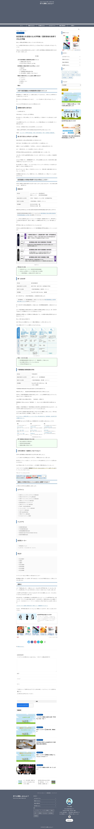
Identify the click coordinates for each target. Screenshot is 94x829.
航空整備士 (65, 77)
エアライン (22, 77)
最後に (19, 85)
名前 (18, 673)
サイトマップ (54, 792)
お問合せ (72, 25)
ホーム (21, 25)
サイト (18, 684)
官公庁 (21, 83)
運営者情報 (48, 792)
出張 (68, 74)
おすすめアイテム (52, 25)
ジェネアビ (22, 79)
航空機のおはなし (42, 25)
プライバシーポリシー (41, 792)
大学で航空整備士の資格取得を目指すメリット (28, 59)
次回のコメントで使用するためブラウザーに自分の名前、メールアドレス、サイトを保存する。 (37, 689)
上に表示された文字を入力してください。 (25, 693)
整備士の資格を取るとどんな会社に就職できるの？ (29, 75)
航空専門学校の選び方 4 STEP (69, 120)
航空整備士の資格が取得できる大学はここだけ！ (29, 66)
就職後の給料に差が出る (25, 61)
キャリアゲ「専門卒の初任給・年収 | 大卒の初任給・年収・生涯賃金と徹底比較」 (37, 132)
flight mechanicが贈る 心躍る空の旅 (19, 798)
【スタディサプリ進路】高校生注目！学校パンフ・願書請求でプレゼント (32, 605)
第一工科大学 (23, 69)
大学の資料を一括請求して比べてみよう (29, 73)
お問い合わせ (69, 820)
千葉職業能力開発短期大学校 (26, 71)
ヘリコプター (65, 72)
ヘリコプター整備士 (73, 72)
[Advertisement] (47, 15)
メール (18, 678)
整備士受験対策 (62, 25)
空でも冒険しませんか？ (47, 3)
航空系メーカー (23, 81)
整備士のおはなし (31, 25)
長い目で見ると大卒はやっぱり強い (28, 63)
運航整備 (70, 77)
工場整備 (72, 74)
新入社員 (78, 74)
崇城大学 (22, 68)
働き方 (64, 74)
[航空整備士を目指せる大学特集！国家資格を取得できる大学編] (38, 642)
